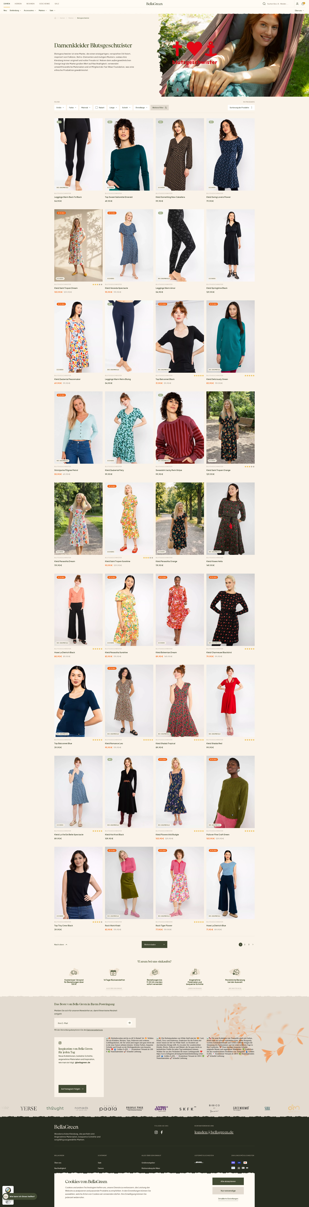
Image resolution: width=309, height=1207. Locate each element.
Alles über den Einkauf (114, 988)
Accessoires (29, 10)
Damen (7, 4)
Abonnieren (129, 1023)
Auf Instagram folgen (70, 1089)
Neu (5, 10)
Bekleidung (14, 10)
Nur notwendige (228, 1190)
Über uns (298, 10)
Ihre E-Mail (63, 1023)
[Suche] (278, 3)
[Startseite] (154, 3)
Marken (42, 10)
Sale (51, 10)
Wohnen (30, 4)
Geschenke (44, 4)
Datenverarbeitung (95, 1030)
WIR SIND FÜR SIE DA (235, 988)
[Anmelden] (297, 3)
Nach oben (59, 945)
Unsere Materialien (194, 988)
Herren (18, 4)
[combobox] (279, 4)
